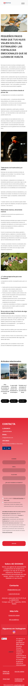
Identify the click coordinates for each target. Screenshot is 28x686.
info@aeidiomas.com (14, 590)
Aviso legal (6, 679)
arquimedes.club (19, 685)
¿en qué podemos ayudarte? (14, 482)
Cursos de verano (14, 615)
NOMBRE (14, 458)
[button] (23, 2)
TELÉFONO (14, 474)
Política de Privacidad (18, 498)
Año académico (14, 619)
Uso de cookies (19, 671)
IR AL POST (4, 401)
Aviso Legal (6, 500)
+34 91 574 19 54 (14, 594)
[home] (3, 2)
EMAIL (14, 466)
